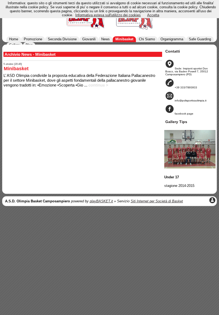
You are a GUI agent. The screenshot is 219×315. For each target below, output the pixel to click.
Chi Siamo (147, 39)
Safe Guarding (200, 39)
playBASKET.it (101, 201)
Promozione (33, 39)
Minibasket (124, 39)
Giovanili (89, 39)
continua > (98, 85)
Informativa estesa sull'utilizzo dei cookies (108, 15)
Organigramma (172, 39)
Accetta (153, 15)
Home (13, 39)
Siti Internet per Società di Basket (157, 201)
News (105, 39)
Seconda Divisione (62, 39)
